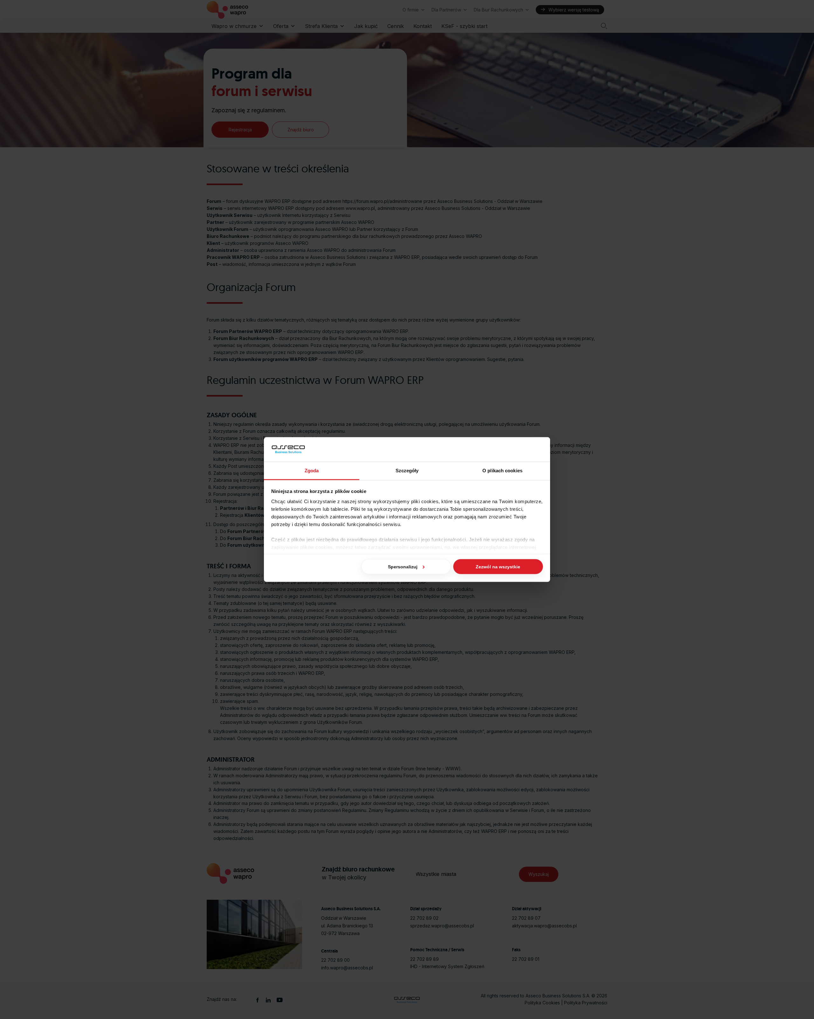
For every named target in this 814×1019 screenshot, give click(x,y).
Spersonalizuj (402, 566)
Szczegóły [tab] (407, 470)
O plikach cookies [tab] (502, 470)
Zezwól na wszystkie (498, 566)
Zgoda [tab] (312, 470)
